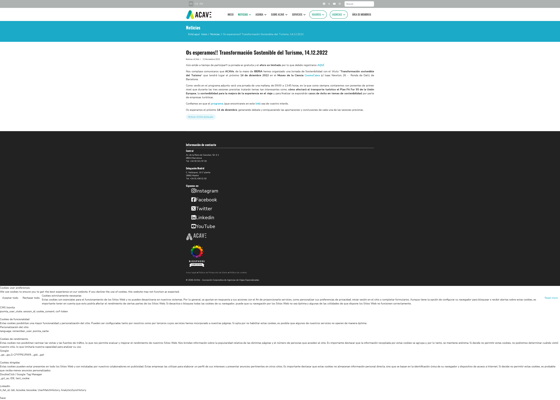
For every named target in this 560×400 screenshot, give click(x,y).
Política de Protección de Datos (213, 272)
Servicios (297, 14)
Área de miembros (361, 14)
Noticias (243, 14)
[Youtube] (334, 4)
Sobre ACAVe (277, 14)
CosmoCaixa (312, 75)
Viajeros (316, 14)
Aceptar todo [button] (10, 298)
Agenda (259, 14)
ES (191, 3)
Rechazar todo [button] (31, 298)
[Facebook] (324, 4)
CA (196, 3)
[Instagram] (340, 4)
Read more (551, 298)
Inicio (231, 14)
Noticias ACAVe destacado (200, 117)
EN (201, 3)
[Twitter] (329, 4)
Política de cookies (238, 272)
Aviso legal (191, 272)
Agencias (337, 14)
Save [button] (3, 398)
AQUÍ (320, 65)
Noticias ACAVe (192, 59)
